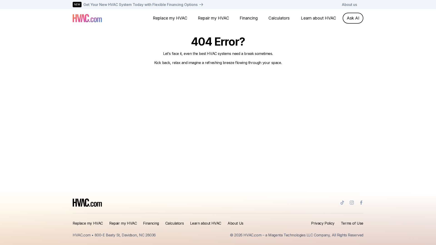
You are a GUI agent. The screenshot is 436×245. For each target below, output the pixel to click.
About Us (235, 223)
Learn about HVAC (318, 18)
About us (349, 4)
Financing (249, 18)
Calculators (279, 18)
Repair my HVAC (213, 18)
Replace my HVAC (170, 18)
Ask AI (353, 18)
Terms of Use (352, 223)
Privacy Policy (322, 223)
